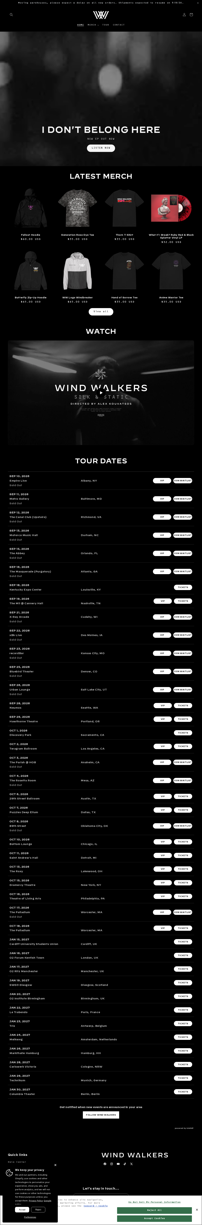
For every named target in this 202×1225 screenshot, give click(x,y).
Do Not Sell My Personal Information (154, 1202)
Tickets (183, 587)
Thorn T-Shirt (124, 234)
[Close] (55, 1165)
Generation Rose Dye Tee (77, 234)
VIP (162, 480)
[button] (11, 14)
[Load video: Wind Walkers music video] (101, 393)
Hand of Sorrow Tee (124, 297)
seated (190, 1128)
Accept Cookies (154, 1218)
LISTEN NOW (101, 148)
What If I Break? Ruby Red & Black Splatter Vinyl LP (171, 236)
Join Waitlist (183, 480)
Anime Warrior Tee (171, 297)
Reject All (154, 1210)
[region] (101, 1210)
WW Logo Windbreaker (77, 297)
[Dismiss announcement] (198, 3)
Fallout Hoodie (30, 234)
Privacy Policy (36, 1200)
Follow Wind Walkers (101, 1115)
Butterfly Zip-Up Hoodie (31, 297)
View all (101, 312)
